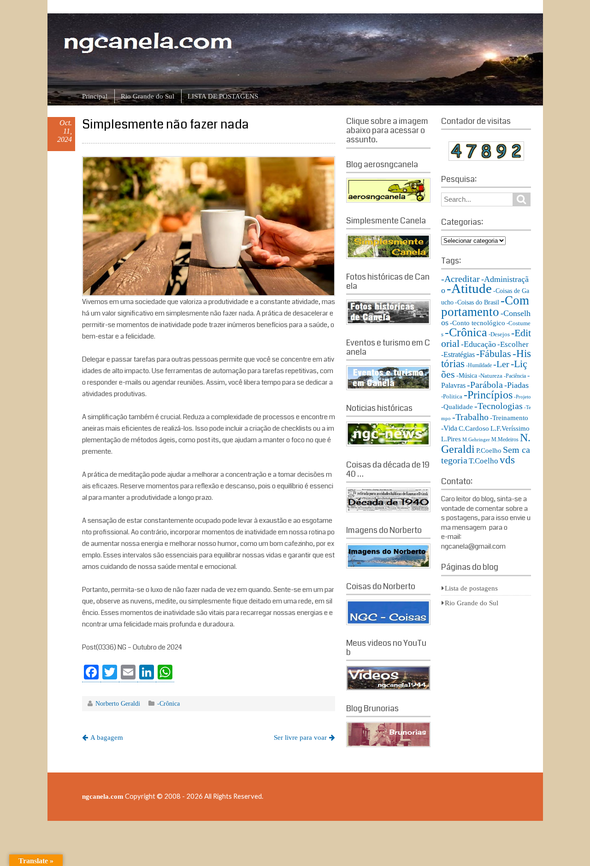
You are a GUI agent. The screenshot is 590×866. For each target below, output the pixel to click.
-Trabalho (470, 417)
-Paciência (515, 376)
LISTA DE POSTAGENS (223, 96)
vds (507, 460)
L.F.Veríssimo (510, 428)
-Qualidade (457, 406)
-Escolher (513, 344)
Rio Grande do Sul (147, 96)
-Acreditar (460, 279)
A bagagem (106, 737)
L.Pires (451, 439)
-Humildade (479, 365)
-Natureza (490, 375)
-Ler (501, 364)
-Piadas (516, 385)
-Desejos (499, 334)
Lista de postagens (471, 588)
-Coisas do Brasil (477, 302)
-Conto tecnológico (477, 323)
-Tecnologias (498, 406)
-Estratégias (458, 354)
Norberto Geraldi (117, 703)
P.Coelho (489, 450)
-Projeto (522, 396)
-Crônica (168, 703)
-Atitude (469, 288)
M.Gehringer (476, 439)
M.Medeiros (505, 439)
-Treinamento (509, 417)
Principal (94, 96)
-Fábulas (493, 353)
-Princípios (488, 395)
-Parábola (485, 385)
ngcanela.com (103, 796)
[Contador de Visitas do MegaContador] (486, 158)
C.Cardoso (474, 428)
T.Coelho (483, 460)
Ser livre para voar (300, 737)
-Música (466, 375)
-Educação (478, 344)
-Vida (449, 428)
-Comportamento (485, 306)
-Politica (451, 396)
